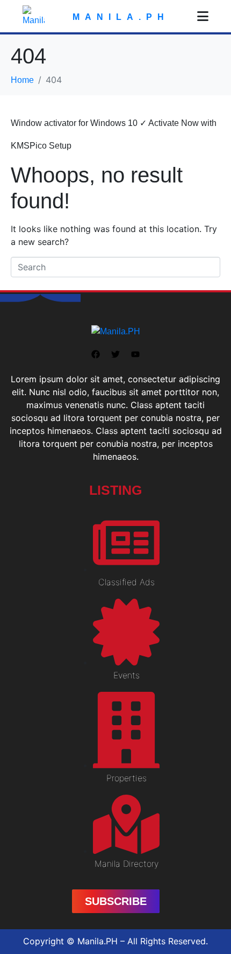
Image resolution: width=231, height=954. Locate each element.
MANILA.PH (121, 17)
